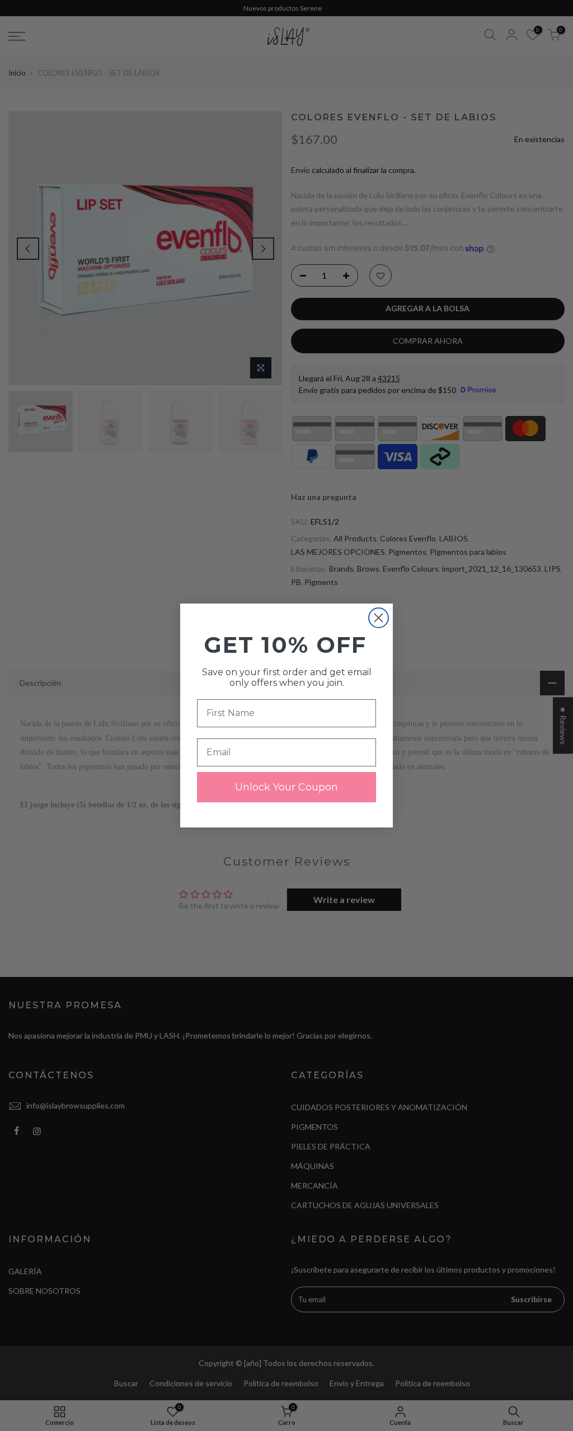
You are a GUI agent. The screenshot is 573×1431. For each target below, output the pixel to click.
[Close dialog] (378, 618)
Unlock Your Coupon (286, 787)
